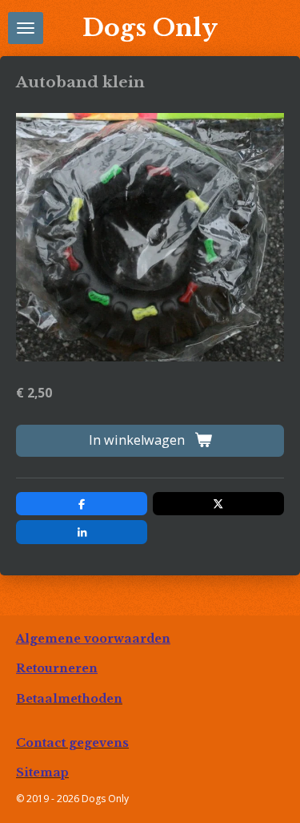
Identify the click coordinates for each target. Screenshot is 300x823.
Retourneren (57, 668)
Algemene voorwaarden (93, 638)
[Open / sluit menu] (25, 28)
